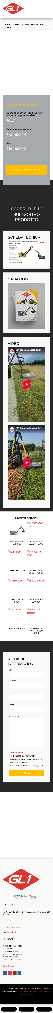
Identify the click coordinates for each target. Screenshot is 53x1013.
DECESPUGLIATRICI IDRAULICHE (25, 25)
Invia (26, 773)
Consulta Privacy (17, 753)
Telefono (13, 692)
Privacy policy (23, 991)
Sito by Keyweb (8, 966)
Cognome (13, 680)
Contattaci (26, 846)
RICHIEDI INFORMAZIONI (26, 170)
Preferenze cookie (36, 991)
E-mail (11, 704)
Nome (11, 670)
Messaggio (14, 716)
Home (7, 25)
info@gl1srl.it (11, 932)
